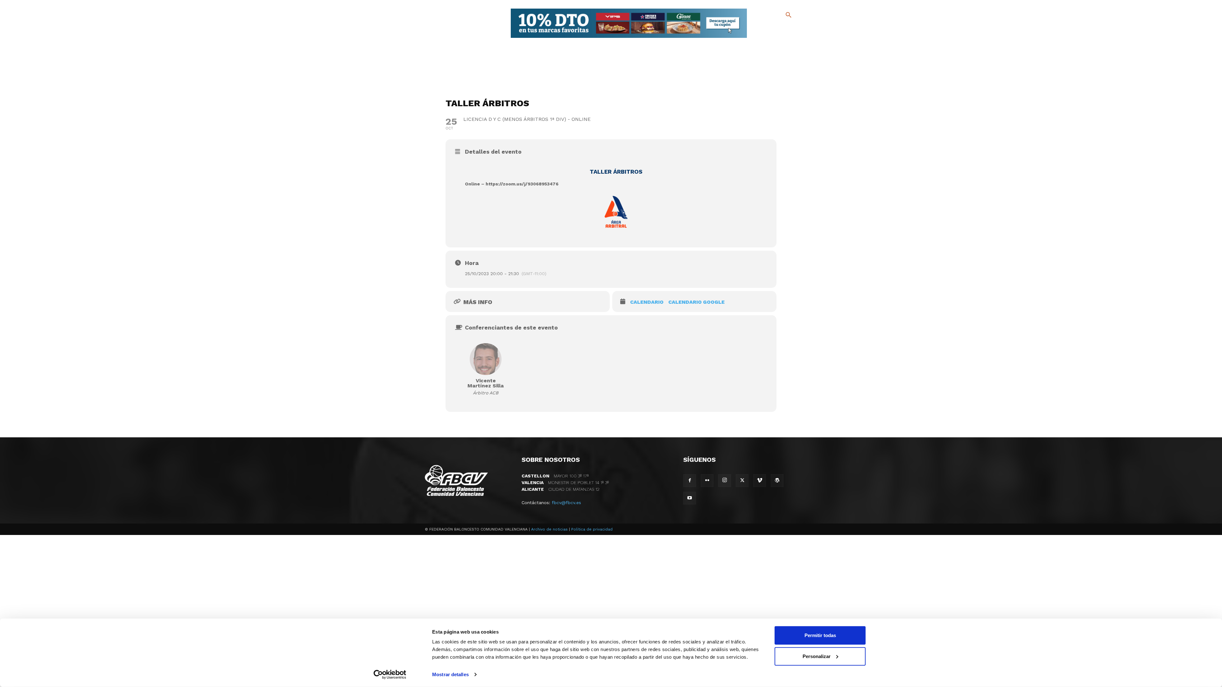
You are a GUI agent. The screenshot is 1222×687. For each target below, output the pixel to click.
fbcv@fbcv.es (566, 502)
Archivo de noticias (549, 529)
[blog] (781, 28)
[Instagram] (791, 28)
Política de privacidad (592, 529)
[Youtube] (783, 38)
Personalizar (817, 656)
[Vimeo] (773, 38)
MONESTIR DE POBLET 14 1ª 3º (565, 482)
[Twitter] (772, 28)
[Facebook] (762, 28)
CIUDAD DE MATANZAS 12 (561, 489)
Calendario (647, 302)
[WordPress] (777, 480)
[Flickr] (762, 38)
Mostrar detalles (450, 674)
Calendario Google (696, 302)
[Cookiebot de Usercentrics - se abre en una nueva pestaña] (390, 674)
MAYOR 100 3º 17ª (555, 475)
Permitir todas (820, 635)
